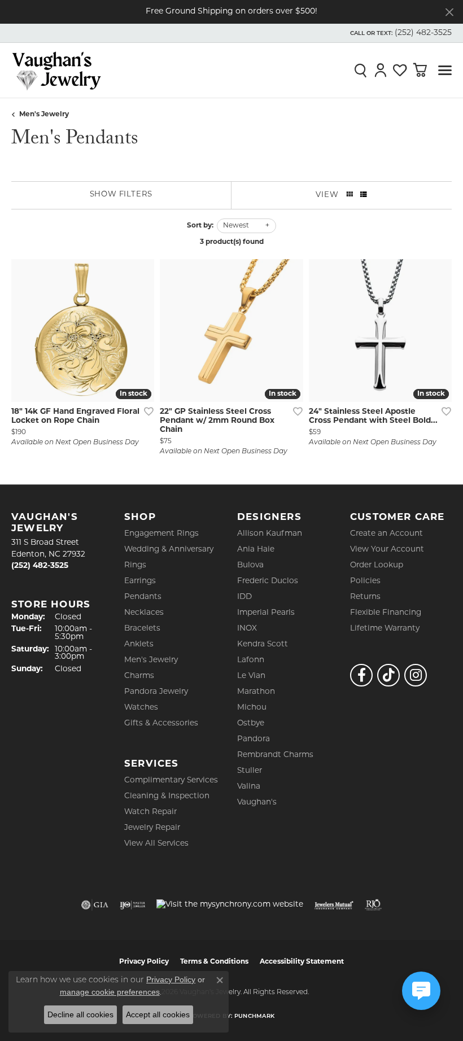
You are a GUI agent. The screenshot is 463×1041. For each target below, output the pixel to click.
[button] (400, 33)
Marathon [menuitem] (256, 692)
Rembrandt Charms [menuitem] (275, 755)
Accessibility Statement (302, 962)
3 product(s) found (232, 242)
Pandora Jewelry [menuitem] (156, 692)
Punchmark (254, 1016)
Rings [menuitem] (135, 565)
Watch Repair (150, 812)
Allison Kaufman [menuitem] (269, 533)
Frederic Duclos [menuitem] (267, 581)
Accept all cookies (158, 1014)
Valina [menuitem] (248, 786)
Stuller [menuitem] (249, 771)
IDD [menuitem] (244, 597)
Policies (365, 581)
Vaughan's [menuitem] (257, 802)
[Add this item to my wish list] (145, 411)
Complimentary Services (171, 780)
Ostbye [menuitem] (250, 723)
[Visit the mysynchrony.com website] (229, 905)
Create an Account (386, 533)
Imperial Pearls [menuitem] (266, 612)
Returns (365, 597)
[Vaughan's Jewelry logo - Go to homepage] (56, 70)
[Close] (449, 12)
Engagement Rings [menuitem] (161, 533)
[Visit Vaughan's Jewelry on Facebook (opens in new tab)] (361, 675)
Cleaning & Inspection (166, 796)
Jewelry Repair (152, 828)
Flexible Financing (385, 612)
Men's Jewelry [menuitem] (151, 660)
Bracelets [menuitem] (142, 628)
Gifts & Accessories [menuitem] (161, 723)
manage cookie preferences (110, 991)
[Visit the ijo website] (132, 904)
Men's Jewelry (44, 114)
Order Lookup (376, 565)
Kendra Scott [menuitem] (262, 644)
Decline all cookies (80, 1014)
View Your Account (387, 549)
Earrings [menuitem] (140, 581)
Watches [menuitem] (141, 707)
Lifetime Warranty (385, 628)
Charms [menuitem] (139, 676)
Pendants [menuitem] (142, 597)
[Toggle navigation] (445, 70)
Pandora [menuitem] (253, 739)
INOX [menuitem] (247, 628)
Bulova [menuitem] (250, 565)
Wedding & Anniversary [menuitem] (168, 549)
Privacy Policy (170, 979)
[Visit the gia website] (94, 904)
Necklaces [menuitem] (144, 612)
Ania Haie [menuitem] (255, 549)
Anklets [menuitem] (139, 644)
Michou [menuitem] (252, 707)
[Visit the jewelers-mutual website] (334, 904)
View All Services (156, 843)
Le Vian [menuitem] (251, 676)
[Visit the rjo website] (373, 904)
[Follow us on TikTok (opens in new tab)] (388, 675)
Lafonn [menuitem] (250, 660)
